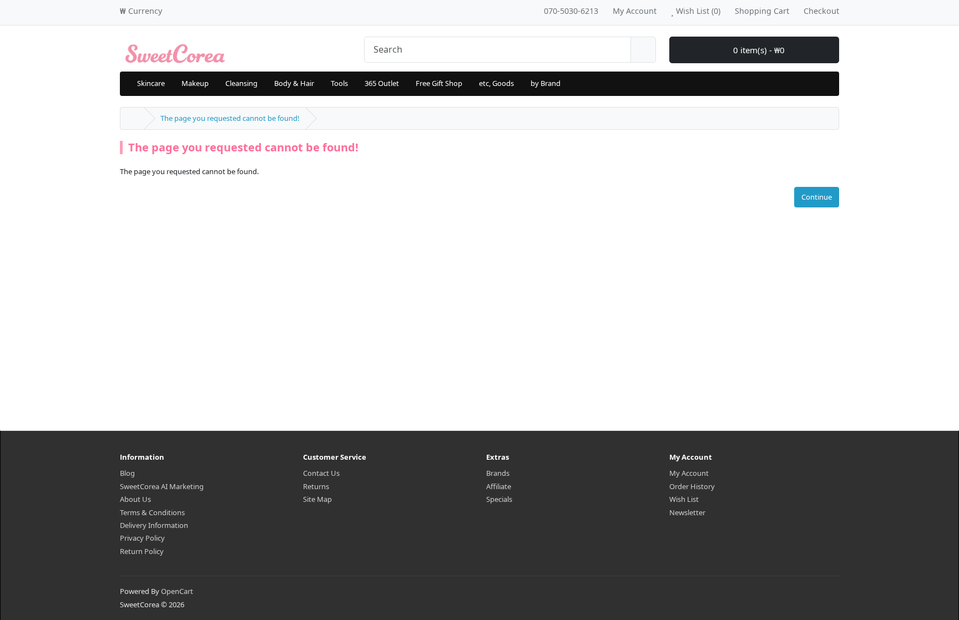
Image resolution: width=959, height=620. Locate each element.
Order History (692, 486)
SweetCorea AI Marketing (162, 486)
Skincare (151, 83)
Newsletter (687, 512)
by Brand (546, 83)
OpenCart (177, 591)
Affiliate (498, 486)
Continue (816, 197)
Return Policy (142, 551)
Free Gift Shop (439, 83)
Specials (499, 499)
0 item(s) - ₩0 (758, 49)
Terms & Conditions (152, 512)
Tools (339, 83)
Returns (316, 486)
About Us (135, 499)
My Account (689, 473)
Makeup (195, 83)
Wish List (684, 499)
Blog (127, 473)
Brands (497, 473)
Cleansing (241, 83)
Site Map (317, 499)
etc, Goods (496, 83)
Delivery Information (154, 525)
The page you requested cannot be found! (230, 118)
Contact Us (321, 473)
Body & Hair (294, 83)
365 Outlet (382, 83)
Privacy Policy (142, 538)
